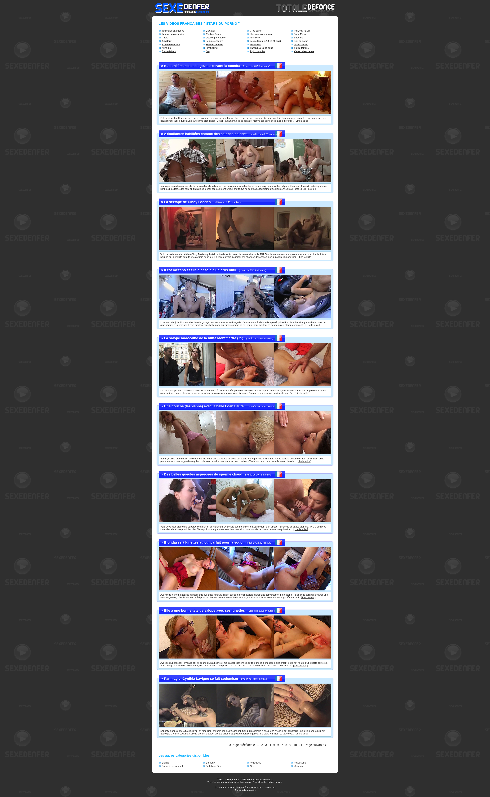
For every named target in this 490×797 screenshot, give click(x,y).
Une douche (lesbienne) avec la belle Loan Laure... (205, 406)
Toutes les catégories (173, 30)
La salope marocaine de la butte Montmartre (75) (203, 338)
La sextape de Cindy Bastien (187, 202)
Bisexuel (210, 30)
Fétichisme (255, 762)
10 (295, 745)
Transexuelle (301, 44)
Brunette (210, 762)
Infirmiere (255, 37)
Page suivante (314, 745)
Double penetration (216, 37)
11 (300, 745)
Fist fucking (212, 48)
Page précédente (243, 745)
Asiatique (167, 48)
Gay (208, 51)
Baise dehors (169, 51)
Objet (253, 766)
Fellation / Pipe (213, 766)
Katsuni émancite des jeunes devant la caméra (202, 66)
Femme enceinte (214, 41)
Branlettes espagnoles (173, 766)
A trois (165, 37)
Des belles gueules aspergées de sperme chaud (203, 474)
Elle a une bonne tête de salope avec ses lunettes (204, 610)
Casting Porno (213, 34)
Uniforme (299, 766)
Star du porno (301, 41)
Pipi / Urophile (257, 51)
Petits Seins (300, 762)
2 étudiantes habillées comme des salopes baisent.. (206, 134)
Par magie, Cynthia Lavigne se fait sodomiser (201, 679)
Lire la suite (302, 121)
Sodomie (298, 37)
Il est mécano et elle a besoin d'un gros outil (200, 270)
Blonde (165, 762)
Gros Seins (255, 30)
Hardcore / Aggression (261, 34)
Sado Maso (300, 34)
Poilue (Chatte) (302, 30)
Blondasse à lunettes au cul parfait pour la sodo (203, 542)
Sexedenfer (255, 787)
